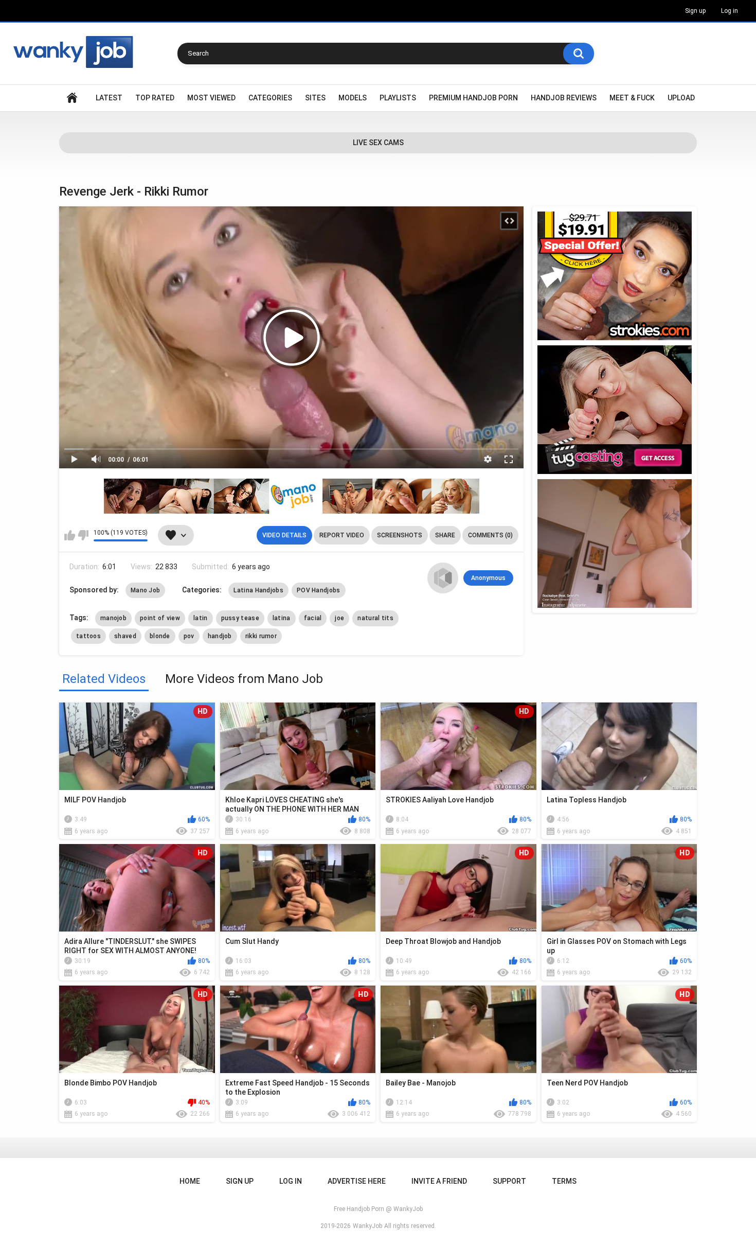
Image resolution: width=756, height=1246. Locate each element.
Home (72, 98)
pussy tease (240, 618)
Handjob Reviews (564, 98)
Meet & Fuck (632, 98)
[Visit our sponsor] (614, 276)
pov (189, 636)
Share (445, 535)
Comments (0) (490, 535)
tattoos (88, 636)
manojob (113, 618)
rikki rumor (261, 636)
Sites (315, 98)
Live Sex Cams (378, 142)
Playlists (398, 98)
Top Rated (154, 98)
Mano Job (145, 590)
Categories (270, 98)
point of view (160, 618)
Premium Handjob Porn (473, 98)
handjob (220, 636)
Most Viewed (211, 98)
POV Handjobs (318, 590)
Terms (564, 1181)
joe (339, 618)
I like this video (69, 535)
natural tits (375, 618)
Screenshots (399, 535)
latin (200, 618)
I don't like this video (83, 535)
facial (313, 618)
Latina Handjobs (258, 590)
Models (352, 98)
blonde (160, 636)
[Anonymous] (442, 578)
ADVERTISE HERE (357, 1181)
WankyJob (367, 1226)
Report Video (341, 535)
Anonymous (488, 578)
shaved (125, 636)
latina (282, 618)
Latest (109, 98)
